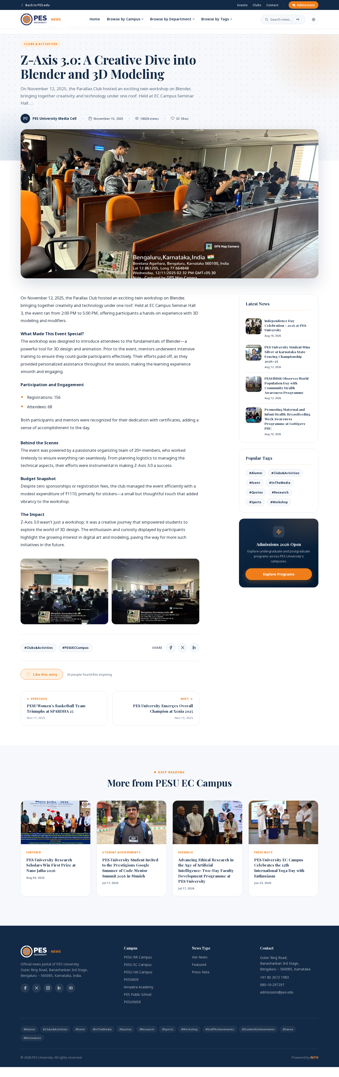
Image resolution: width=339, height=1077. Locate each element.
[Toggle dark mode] (313, 19)
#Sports (255, 502)
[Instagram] (47, 988)
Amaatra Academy (138, 987)
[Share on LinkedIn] (194, 647)
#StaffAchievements (219, 1029)
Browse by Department (170, 19)
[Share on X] (182, 647)
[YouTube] (70, 988)
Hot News (199, 957)
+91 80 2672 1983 (274, 977)
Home (95, 19)
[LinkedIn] (59, 988)
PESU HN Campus (138, 972)
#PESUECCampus (75, 648)
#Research (280, 492)
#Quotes (256, 492)
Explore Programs (279, 574)
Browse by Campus (123, 19)
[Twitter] (36, 988)
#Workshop (279, 502)
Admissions (306, 5)
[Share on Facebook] (170, 647)
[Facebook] (25, 988)
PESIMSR (131, 979)
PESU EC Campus (138, 964)
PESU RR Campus (138, 957)
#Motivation (32, 1038)
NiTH (314, 1057)
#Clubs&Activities (38, 648)
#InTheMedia (279, 483)
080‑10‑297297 (272, 985)
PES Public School (137, 994)
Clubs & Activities (40, 44)
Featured (199, 964)
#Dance (288, 1029)
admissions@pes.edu (276, 992)
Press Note (200, 972)
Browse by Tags (215, 19)
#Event (254, 483)
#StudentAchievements (258, 1029)
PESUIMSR (132, 1002)
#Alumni (255, 473)
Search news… (285, 19)
